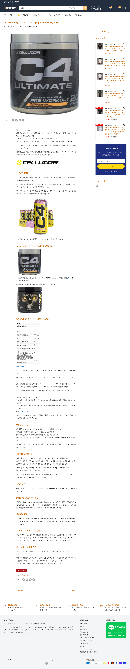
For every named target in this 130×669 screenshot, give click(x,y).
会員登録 (82, 626)
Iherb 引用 (20, 367)
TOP (5, 15)
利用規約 (82, 646)
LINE (74, 608)
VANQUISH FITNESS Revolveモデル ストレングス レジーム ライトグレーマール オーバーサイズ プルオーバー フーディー (115, 131)
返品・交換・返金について (88, 638)
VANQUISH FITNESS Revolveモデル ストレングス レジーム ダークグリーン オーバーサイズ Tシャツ (115, 97)
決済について (84, 632)
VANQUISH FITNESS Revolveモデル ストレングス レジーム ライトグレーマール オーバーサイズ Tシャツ (115, 80)
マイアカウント (96, 9)
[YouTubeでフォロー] (97, 185)
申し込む (111, 166)
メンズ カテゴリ (37, 15)
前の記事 (20, 590)
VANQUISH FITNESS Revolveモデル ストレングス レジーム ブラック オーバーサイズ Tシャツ (115, 49)
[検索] (85, 8)
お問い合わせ (78, 15)
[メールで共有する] (23, 120)
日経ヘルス (24, 411)
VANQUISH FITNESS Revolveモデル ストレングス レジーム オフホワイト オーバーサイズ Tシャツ (115, 64)
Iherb (70, 278)
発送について (84, 635)
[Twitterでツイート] (20, 120)
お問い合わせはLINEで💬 (11, 2)
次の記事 (72, 590)
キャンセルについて (86, 640)
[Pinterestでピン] (16, 120)
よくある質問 (84, 643)
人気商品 (25, 15)
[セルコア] (37, 158)
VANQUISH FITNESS (110, 44)
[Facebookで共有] (13, 120)
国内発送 (68, 15)
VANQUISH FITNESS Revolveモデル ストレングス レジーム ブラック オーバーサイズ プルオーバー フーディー (115, 114)
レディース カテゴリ (53, 15)
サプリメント (8, 26)
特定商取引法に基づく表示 (88, 652)
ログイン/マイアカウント (88, 629)
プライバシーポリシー (87, 649)
